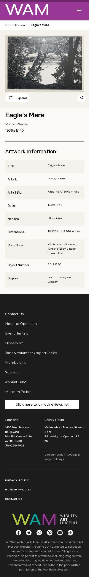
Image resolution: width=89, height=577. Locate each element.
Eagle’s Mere (40, 25)
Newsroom (14, 343)
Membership (16, 362)
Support (12, 372)
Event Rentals (16, 333)
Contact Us (14, 314)
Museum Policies (19, 392)
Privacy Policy (17, 480)
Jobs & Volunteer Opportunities (31, 353)
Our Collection (15, 25)
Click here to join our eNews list (42, 404)
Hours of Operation (21, 324)
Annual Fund (15, 382)
